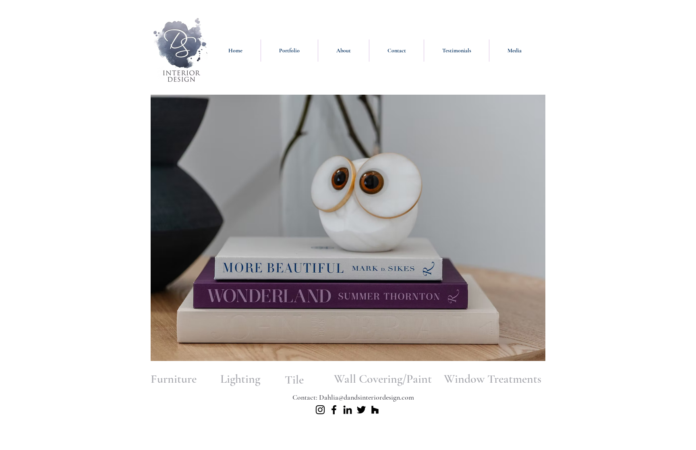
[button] (348, 228)
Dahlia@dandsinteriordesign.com (366, 397)
